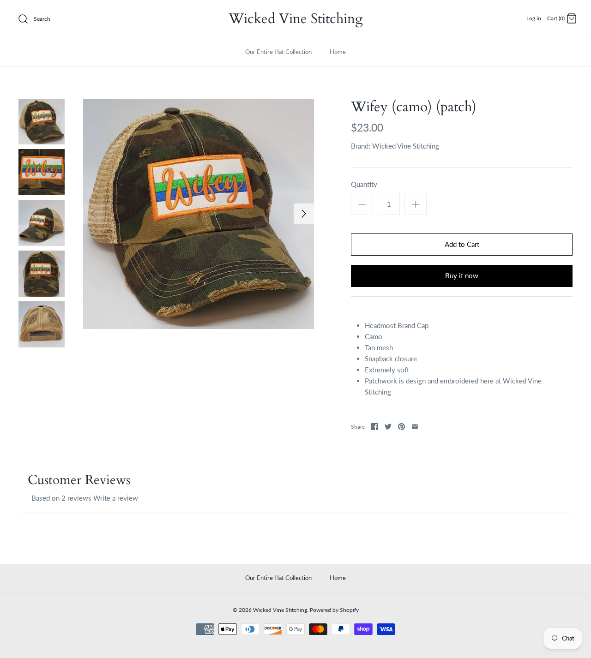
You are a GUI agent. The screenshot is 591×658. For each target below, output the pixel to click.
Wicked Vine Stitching (405, 146)
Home (338, 51)
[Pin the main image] (401, 426)
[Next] (304, 213)
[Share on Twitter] (388, 426)
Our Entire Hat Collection (278, 51)
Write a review (115, 498)
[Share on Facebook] (374, 426)
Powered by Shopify (334, 609)
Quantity (364, 184)
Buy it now (461, 275)
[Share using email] (414, 426)
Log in (533, 18)
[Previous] (93, 213)
